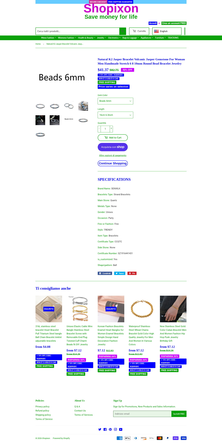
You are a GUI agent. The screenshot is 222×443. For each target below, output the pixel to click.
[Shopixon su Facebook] (105, 429)
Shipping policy (43, 415)
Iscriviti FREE (179, 414)
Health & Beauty (86, 37)
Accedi (153, 23)
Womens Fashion (66, 37)
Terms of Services (83, 415)
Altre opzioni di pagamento (112, 155)
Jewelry (101, 37)
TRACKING (173, 37)
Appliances (146, 37)
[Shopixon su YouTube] (120, 429)
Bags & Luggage (129, 37)
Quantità (102, 123)
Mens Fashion (48, 37)
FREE (183, 23)
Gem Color (103, 95)
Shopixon (46, 438)
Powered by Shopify (61, 438)
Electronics (113, 37)
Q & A (77, 406)
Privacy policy (42, 406)
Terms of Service (44, 419)
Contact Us (80, 410)
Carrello (141, 31)
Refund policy (42, 410)
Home (38, 44)
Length (101, 109)
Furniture (159, 37)
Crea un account (171, 23)
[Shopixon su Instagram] (115, 429)
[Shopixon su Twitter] (99, 429)
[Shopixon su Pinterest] (110, 429)
